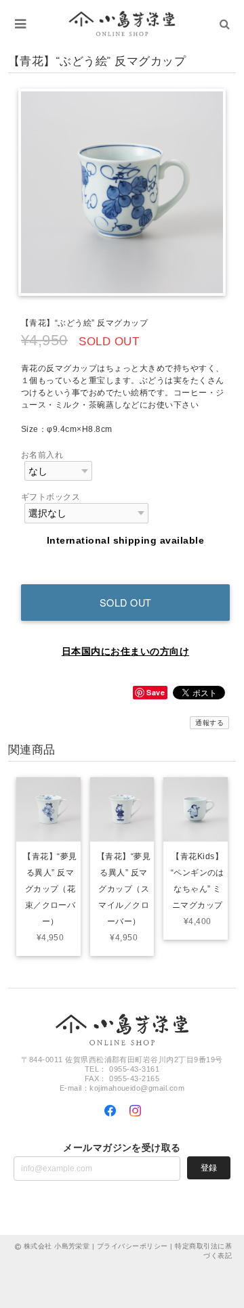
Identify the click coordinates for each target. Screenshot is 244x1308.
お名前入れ (42, 455)
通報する (209, 722)
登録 (209, 1168)
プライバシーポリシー (132, 1246)
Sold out (126, 602)
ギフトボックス (50, 497)
